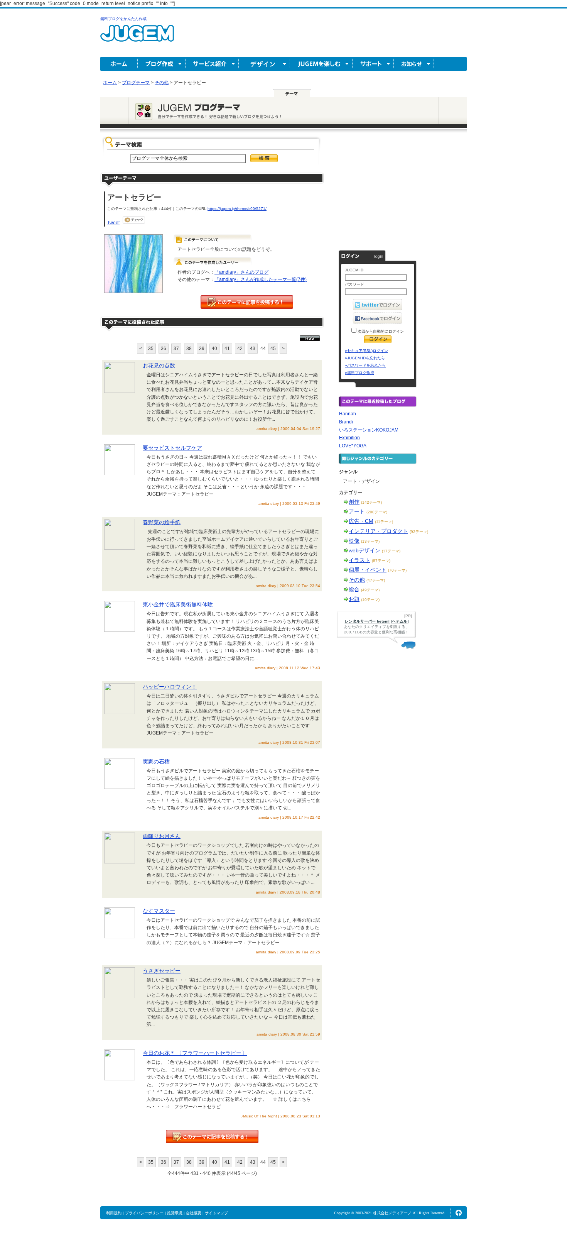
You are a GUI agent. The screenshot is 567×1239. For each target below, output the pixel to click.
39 (201, 348)
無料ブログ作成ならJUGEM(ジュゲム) (137, 37)
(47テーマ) (375, 580)
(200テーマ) (376, 512)
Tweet (113, 222)
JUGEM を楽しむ (321, 64)
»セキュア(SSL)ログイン (366, 351)
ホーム (119, 64)
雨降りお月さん (162, 836)
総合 (354, 589)
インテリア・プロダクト (378, 531)
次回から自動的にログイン (380, 331)
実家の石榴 (156, 761)
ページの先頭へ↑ (459, 1212)
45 (273, 348)
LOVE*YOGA (352, 446)
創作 (354, 502)
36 (163, 348)
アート (357, 511)
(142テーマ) (371, 502)
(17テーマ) (391, 551)
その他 (357, 580)
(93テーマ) (419, 532)
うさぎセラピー (162, 971)
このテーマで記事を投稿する (247, 302)
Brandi (346, 422)
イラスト (359, 560)
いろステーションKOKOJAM (368, 430)
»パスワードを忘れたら (365, 365)
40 (214, 348)
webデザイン (364, 550)
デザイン (264, 64)
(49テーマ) (370, 590)
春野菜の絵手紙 (162, 522)
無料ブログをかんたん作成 (123, 19)
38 (189, 348)
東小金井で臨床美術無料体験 (178, 604)
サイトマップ (216, 1213)
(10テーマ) (370, 599)
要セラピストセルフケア (172, 448)
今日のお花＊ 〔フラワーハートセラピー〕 (195, 1053)
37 (176, 348)
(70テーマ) (397, 570)
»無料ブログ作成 (359, 373)
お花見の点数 (159, 365)
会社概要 (193, 1213)
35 (151, 348)
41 (227, 348)
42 (240, 348)
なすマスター (159, 911)
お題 (354, 599)
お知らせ (414, 64)
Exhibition (349, 437)
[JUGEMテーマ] (292, 93)
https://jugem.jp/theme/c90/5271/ (237, 208)
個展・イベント (367, 570)
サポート (373, 64)
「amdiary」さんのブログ (241, 272)
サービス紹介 (212, 64)
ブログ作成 (162, 64)
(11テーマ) (384, 522)
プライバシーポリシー (144, 1213)
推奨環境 (174, 1213)
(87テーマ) (381, 561)
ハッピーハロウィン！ (170, 687)
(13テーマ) (370, 541)
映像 (354, 541)
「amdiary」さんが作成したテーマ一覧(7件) (260, 279)
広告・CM (361, 521)
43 (252, 348)
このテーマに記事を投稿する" (212, 1136)
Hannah (347, 413)
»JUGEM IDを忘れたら (365, 358)
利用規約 (114, 1213)
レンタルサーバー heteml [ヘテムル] (376, 621)
